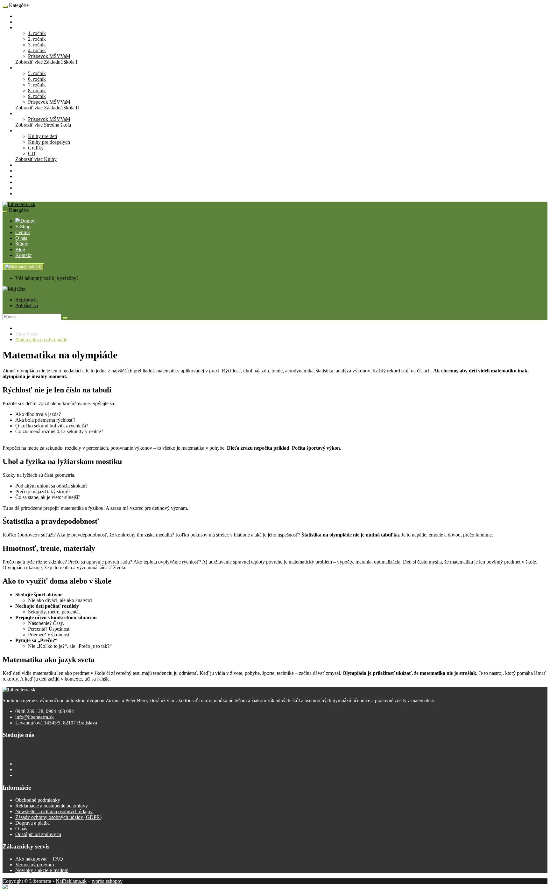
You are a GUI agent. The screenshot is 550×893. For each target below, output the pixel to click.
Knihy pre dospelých (49, 142)
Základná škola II (32, 67)
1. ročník (37, 33)
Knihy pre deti (42, 136)
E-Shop (23, 16)
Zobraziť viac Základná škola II (47, 107)
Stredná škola (28, 113)
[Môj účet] (14, 289)
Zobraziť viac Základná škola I (46, 62)
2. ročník (37, 39)
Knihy (21, 130)
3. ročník (37, 44)
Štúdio (21, 182)
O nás (21, 176)
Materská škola (30, 21)
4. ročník (37, 50)
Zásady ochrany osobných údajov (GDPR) (58, 817)
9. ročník (37, 96)
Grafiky (36, 147)
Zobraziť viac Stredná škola (43, 125)
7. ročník (37, 84)
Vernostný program (34, 864)
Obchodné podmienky (37, 800)
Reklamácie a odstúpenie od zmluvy (51, 805)
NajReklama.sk (71, 881)
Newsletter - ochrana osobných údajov (54, 811)
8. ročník (37, 90)
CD (31, 153)
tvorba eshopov (107, 881)
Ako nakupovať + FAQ (39, 859)
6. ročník (37, 79)
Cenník (22, 170)
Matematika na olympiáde (41, 339)
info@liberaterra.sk (34, 717)
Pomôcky (24, 165)
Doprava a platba (32, 823)
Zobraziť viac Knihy (36, 159)
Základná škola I (32, 27)
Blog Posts (26, 333)
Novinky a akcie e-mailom (41, 870)
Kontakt (23, 193)
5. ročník (37, 73)
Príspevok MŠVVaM (49, 56)
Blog (20, 187)
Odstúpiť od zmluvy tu (38, 834)
